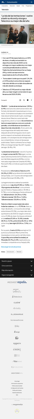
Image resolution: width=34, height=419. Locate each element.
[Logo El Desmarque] (17, 314)
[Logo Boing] (17, 326)
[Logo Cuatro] (17, 302)
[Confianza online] (17, 412)
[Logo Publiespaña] (17, 367)
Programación (29, 5)
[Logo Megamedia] (18, 404)
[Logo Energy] (17, 332)
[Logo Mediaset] (17, 283)
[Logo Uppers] (17, 344)
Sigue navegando (8, 275)
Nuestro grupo (7, 261)
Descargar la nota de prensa (11, 247)
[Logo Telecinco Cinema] (17, 349)
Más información (7, 270)
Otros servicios (7, 266)
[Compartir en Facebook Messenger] (27, 100)
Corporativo (5, 5)
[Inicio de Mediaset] (3, 2)
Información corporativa (17, 383)
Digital (18, 5)
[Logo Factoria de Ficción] (17, 320)
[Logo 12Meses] (17, 355)
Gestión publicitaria (17, 392)
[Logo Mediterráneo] (17, 373)
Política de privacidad (17, 385)
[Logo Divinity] (17, 308)
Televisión (12, 5)
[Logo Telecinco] (17, 297)
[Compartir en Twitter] (24, 100)
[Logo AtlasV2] (17, 361)
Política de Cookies (17, 390)
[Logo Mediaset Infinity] (17, 291)
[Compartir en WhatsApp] (20, 100)
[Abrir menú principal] (31, 2)
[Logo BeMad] (17, 338)
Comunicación (12, 2)
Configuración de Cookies (17, 388)
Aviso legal (17, 381)
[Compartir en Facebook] (31, 100)
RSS (17, 395)
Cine (23, 5)
